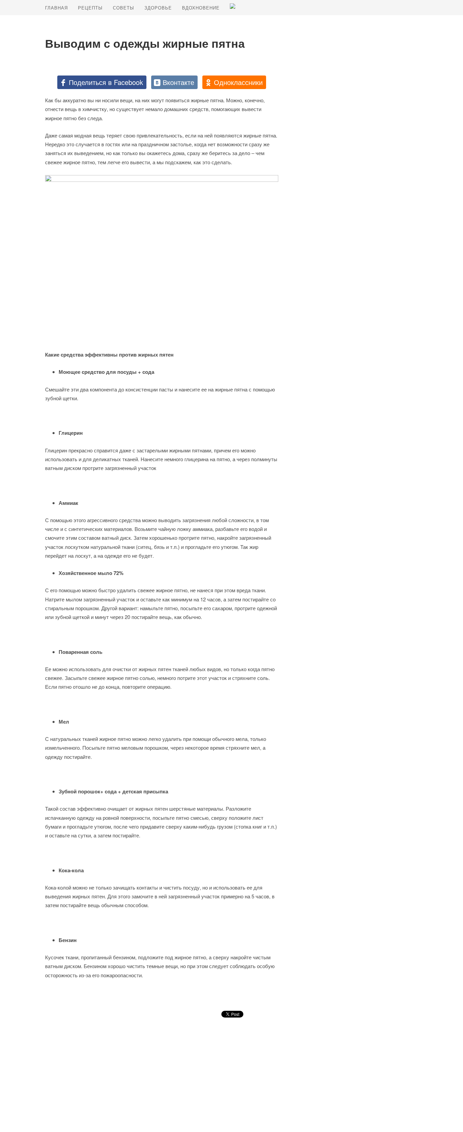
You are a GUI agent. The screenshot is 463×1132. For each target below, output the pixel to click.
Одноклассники (238, 82)
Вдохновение (201, 7)
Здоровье (158, 7)
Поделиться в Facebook (106, 82)
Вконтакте (178, 82)
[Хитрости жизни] (232, 6)
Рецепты (90, 7)
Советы (123, 7)
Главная (56, 7)
